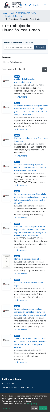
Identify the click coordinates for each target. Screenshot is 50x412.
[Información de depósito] (25, 5)
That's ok (43, 408)
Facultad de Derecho (13, 16)
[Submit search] (21, 5)
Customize (6, 408)
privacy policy (32, 403)
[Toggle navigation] (45, 5)
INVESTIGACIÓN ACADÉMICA (23, 13)
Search (41, 47)
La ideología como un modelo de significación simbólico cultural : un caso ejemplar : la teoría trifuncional (30, 312)
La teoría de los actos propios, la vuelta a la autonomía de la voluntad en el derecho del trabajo (30, 167)
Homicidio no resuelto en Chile (28, 259)
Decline (34, 408)
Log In (36, 5)
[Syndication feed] (44, 69)
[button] (30, 5)
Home (4, 13)
